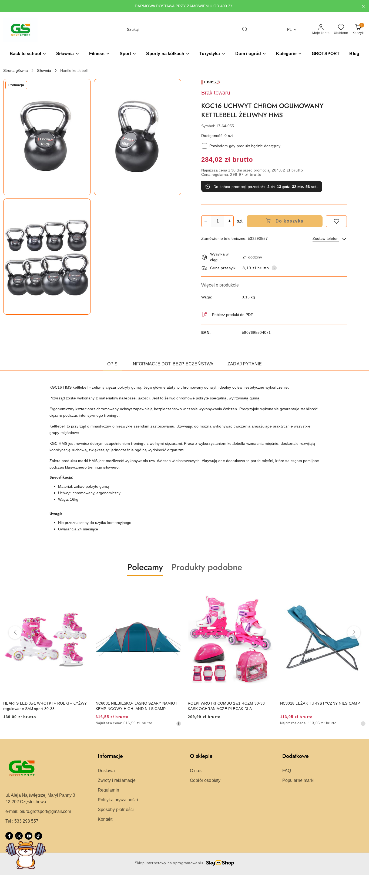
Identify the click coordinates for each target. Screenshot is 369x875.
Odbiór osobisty (205, 780)
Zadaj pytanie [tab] (244, 364)
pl (289, 29)
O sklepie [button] (201, 756)
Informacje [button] (110, 756)
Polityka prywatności (118, 799)
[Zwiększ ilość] (229, 221)
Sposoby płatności (116, 809)
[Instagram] (19, 836)
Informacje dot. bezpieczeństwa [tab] (172, 364)
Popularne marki (298, 780)
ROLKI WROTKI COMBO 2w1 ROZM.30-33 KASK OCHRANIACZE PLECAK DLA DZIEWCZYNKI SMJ (226, 706)
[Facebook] (9, 836)
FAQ (286, 770)
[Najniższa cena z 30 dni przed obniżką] (178, 723)
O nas (196, 770)
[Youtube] (28, 836)
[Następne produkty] (354, 632)
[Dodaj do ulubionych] (336, 221)
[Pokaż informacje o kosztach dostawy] (274, 268)
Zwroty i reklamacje (117, 780)
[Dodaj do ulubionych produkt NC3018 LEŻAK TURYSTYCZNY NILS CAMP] (359, 588)
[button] (289, 54)
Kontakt (105, 819)
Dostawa (106, 770)
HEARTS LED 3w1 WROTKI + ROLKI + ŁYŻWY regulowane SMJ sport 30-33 (45, 706)
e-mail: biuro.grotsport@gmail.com (38, 811)
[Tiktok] (38, 836)
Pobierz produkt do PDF (232, 314)
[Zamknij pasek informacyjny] (363, 6)
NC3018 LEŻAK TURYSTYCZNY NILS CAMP (320, 703)
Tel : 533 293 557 (21, 821)
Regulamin (108, 790)
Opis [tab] (112, 364)
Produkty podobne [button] (207, 567)
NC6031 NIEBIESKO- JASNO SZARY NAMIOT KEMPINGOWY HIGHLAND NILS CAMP (137, 706)
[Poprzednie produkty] (15, 632)
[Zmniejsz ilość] (206, 221)
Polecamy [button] (145, 567)
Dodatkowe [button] (295, 756)
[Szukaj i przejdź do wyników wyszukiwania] (245, 30)
